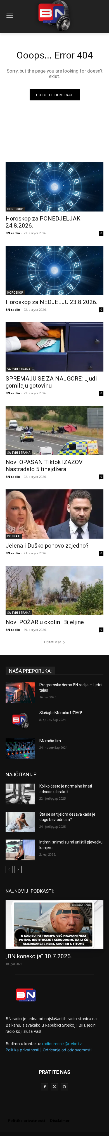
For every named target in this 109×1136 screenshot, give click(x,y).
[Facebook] (44, 1086)
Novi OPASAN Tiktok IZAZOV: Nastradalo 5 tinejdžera (45, 466)
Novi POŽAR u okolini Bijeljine (45, 622)
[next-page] (18, 869)
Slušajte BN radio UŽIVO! (60, 712)
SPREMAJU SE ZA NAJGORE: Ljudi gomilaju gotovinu (51, 382)
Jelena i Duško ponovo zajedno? (47, 545)
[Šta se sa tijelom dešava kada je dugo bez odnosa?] (20, 822)
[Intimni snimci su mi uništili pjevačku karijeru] (20, 850)
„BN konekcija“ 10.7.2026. (39, 956)
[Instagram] (64, 1086)
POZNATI (13, 536)
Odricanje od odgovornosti (67, 1049)
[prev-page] (9, 869)
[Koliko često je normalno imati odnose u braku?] (20, 794)
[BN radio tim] (20, 748)
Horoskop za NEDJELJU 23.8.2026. (52, 302)
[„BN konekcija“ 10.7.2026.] (54, 924)
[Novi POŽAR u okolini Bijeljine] (54, 590)
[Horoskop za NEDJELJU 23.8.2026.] (54, 270)
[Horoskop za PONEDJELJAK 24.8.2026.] (54, 187)
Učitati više (52, 642)
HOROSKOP (15, 209)
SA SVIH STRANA (18, 369)
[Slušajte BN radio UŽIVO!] (20, 720)
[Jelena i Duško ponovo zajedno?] (54, 514)
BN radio (13, 233)
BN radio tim (50, 741)
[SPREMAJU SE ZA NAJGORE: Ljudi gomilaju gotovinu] (54, 347)
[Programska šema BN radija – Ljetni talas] (20, 692)
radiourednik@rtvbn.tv (62, 1043)
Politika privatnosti (22, 1049)
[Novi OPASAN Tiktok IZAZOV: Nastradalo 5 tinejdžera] (54, 430)
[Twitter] (54, 1086)
